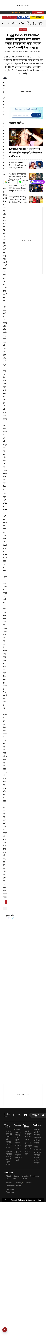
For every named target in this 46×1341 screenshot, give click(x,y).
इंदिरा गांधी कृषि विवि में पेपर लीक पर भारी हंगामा (28, 1148)
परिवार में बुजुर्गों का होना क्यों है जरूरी (18, 1156)
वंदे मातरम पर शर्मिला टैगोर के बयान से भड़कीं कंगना (9, 1158)
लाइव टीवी (39, 13)
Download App (35, 1115)
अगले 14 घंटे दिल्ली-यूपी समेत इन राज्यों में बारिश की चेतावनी (37, 1136)
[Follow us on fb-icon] (14, 1115)
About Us (8, 1177)
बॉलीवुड (21, 23)
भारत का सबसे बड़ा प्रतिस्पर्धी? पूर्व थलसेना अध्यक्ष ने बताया (9, 1139)
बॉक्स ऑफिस (41, 23)
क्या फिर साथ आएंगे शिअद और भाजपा (28, 1135)
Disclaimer (28, 1183)
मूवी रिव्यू (34, 23)
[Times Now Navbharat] (23, 17)
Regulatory (34, 1176)
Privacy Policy (19, 1184)
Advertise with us (25, 1177)
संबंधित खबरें (15, 122)
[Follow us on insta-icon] (25, 1115)
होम (3, 23)
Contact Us (16, 1177)
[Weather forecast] (25, 12)
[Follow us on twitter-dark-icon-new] (19, 1115)
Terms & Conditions (10, 1184)
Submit (37, 115)
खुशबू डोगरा (15, 51)
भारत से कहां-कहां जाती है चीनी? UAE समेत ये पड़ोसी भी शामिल (18, 1139)
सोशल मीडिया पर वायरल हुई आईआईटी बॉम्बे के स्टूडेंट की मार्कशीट (37, 1155)
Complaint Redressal (10, 1190)
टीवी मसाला (28, 23)
